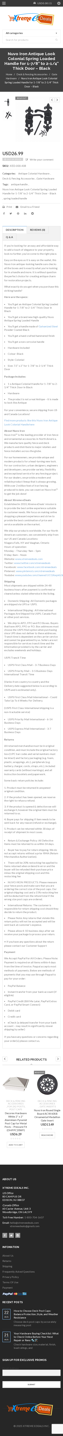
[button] (16, 1145)
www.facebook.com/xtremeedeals (37, 566)
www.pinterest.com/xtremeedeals (35, 571)
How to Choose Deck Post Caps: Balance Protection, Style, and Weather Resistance (36, 1314)
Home (9, 74)
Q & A (9, 237)
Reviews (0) (37, 229)
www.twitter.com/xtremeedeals (32, 562)
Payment (7, 1287)
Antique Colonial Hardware (33, 173)
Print (9, 206)
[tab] (14, 229)
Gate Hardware (45, 178)
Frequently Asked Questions (18, 1271)
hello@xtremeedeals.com (24, 1222)
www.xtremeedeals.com (29, 558)
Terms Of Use (10, 1282)
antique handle (19, 184)
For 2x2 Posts (16, 1106)
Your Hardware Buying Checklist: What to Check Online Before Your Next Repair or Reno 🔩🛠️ (36, 1337)
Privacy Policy (10, 1276)
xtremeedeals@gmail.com (20, 1226)
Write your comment (41, 159)
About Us (7, 1255)
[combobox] (31, 33)
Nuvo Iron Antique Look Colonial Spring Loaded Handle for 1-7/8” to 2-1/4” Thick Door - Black (29, 191)
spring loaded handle (15, 198)
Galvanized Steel (48, 326)
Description (14, 229)
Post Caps (15, 1109)
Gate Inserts (48, 1106)
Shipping (7, 1266)
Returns (6, 1260)
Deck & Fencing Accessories (31, 74)
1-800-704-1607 (34, 1217)
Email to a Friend (30, 206)
